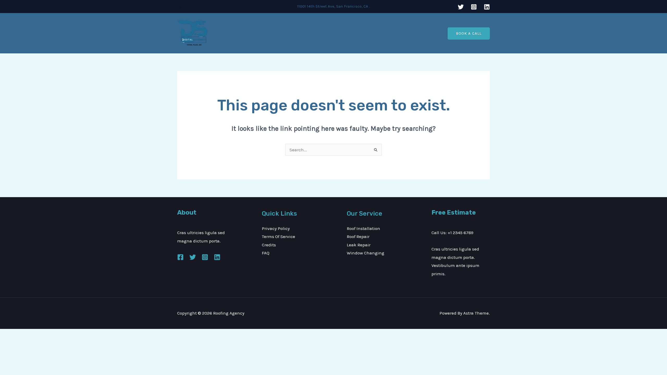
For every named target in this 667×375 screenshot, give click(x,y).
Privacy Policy (276, 228)
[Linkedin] (487, 7)
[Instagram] (474, 7)
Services (333, 33)
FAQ (265, 252)
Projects (356, 33)
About (311, 33)
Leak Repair (358, 244)
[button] (469, 33)
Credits (269, 244)
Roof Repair (358, 236)
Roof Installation (363, 228)
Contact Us (383, 33)
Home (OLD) (285, 33)
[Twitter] (461, 7)
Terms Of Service (278, 236)
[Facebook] (180, 257)
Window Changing (365, 252)
